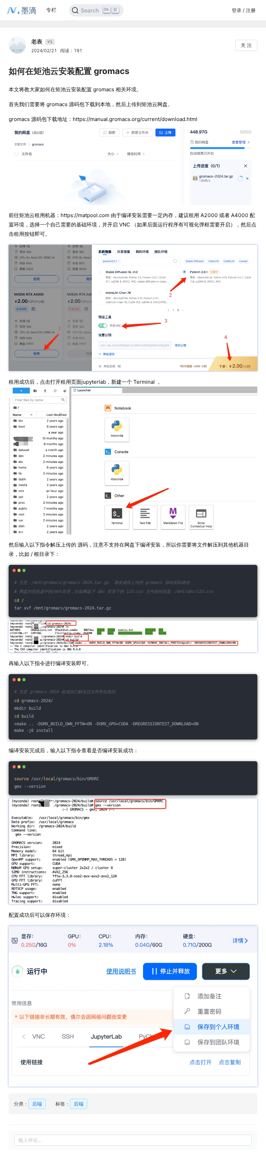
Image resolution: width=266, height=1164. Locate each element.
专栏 (51, 10)
